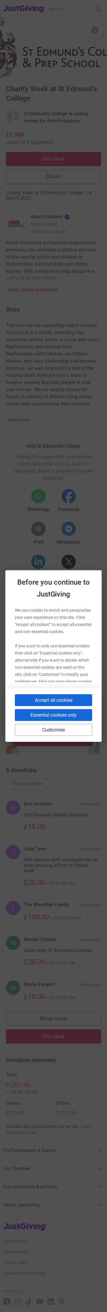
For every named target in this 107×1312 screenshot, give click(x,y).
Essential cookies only (53, 715)
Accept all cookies (54, 700)
